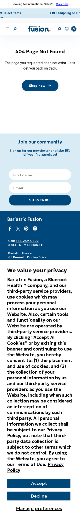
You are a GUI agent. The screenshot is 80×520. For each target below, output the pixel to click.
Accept (39, 483)
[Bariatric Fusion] (40, 24)
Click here (62, 4)
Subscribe (40, 200)
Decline (39, 496)
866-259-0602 (27, 241)
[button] (8, 24)
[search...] (14, 24)
